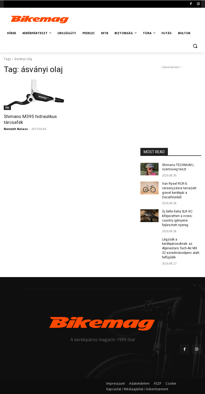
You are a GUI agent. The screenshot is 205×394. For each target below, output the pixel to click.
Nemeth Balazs (16, 129)
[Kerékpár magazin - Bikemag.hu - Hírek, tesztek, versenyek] (40, 18)
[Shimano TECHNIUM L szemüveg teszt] (149, 169)
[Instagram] (198, 4)
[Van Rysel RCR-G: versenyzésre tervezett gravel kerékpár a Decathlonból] (149, 188)
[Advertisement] (138, 18)
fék (7, 107)
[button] (195, 46)
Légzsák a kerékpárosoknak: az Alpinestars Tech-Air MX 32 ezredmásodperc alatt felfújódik (180, 248)
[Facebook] (191, 4)
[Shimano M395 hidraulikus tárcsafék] (34, 95)
